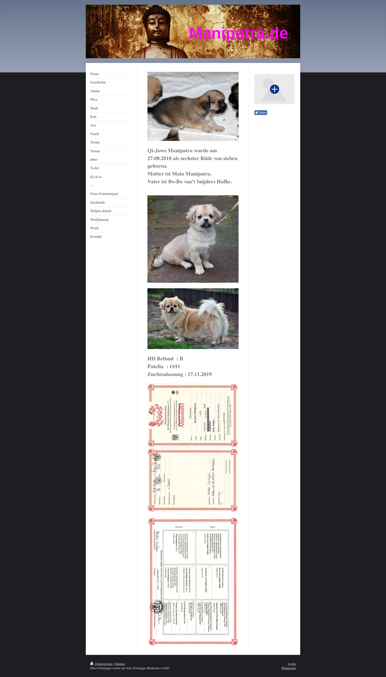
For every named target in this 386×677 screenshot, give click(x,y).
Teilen (262, 112)
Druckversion (103, 664)
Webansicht (288, 668)
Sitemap (120, 664)
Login (292, 664)
